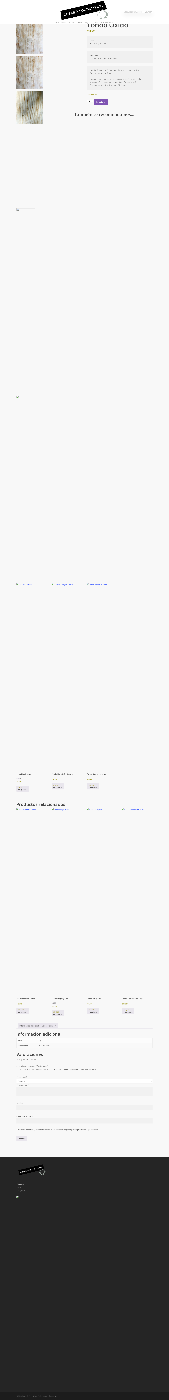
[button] (58, 786)
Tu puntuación (22, 1077)
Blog (86, 22)
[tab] (29, 1025)
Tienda (64, 22)
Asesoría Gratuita (108, 22)
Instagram (20, 1190)
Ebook (71, 22)
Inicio (56, 22)
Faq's (18, 1187)
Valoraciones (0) (49, 1026)
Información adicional (29, 1026)
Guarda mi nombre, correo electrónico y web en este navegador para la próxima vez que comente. (59, 1129)
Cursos (79, 22)
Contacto (94, 22)
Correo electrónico (24, 1116)
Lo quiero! (100, 102)
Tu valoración (22, 1085)
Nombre (20, 1103)
